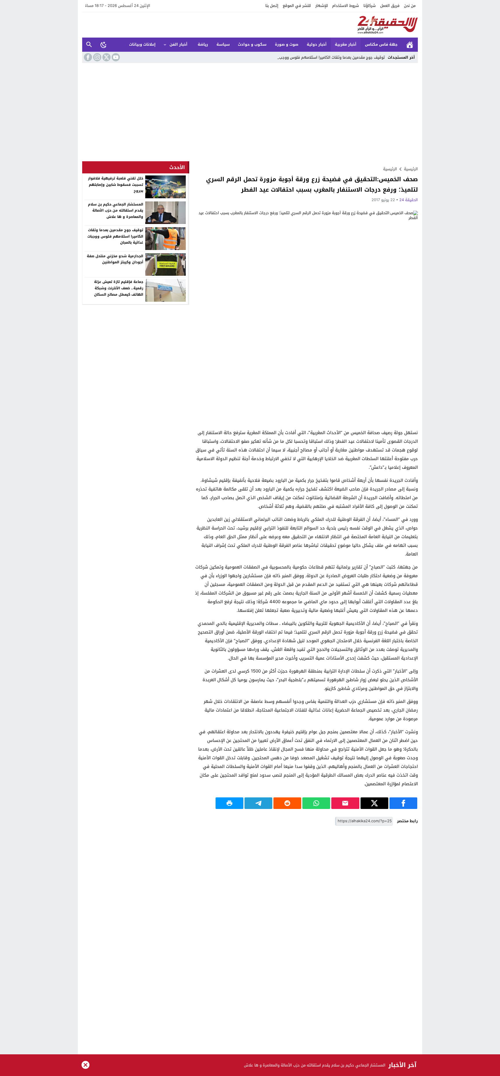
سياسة (223, 44)
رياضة (203, 44)
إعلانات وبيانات (142, 44)
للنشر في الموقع (297, 5)
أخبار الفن (179, 44)
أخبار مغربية (345, 44)
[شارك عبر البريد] (345, 803)
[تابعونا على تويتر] (106, 57)
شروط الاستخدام (345, 5)
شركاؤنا (369, 5)
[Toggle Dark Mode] (103, 44)
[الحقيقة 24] (250, 25)
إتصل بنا (271, 5)
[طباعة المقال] (229, 803)
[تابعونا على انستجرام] (96, 57)
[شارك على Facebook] (403, 803)
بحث (89, 45)
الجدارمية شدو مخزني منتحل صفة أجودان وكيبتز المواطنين (115, 259)
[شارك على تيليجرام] (258, 803)
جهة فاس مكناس (381, 44)
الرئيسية (409, 44)
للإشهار (321, 5)
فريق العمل (390, 5)
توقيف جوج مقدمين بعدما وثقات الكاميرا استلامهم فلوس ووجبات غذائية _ (324, 57)
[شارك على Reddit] (287, 803)
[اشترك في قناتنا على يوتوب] (115, 57)
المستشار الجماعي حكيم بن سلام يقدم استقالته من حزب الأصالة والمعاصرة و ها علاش (115, 210)
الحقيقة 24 (408, 199)
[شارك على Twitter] (374, 803)
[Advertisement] (250, 113)
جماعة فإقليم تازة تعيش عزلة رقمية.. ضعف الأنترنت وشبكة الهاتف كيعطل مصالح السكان (118, 288)
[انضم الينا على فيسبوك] (87, 57)
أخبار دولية (317, 44)
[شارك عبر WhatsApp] (316, 803)
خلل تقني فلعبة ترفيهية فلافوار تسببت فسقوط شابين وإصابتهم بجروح (115, 184)
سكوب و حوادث (252, 44)
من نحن (410, 5)
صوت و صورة (286, 44)
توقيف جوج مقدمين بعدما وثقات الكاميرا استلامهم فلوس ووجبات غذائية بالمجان (115, 236)
